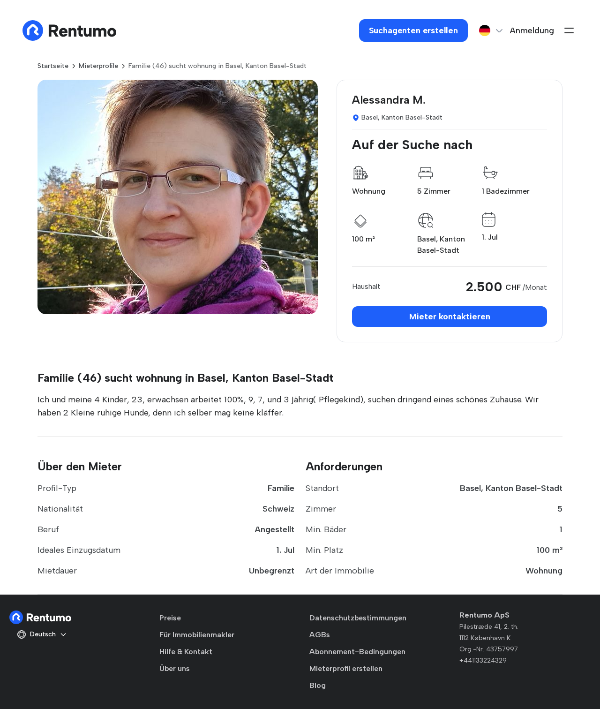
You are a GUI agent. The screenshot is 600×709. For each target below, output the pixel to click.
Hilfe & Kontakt (185, 651)
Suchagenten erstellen (413, 30)
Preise (170, 617)
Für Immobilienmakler (196, 634)
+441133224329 (483, 660)
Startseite (53, 66)
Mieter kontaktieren (449, 316)
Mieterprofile (98, 66)
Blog (317, 685)
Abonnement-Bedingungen (357, 651)
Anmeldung (532, 30)
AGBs (319, 634)
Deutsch (43, 634)
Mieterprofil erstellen (345, 668)
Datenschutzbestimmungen (357, 617)
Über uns (174, 668)
